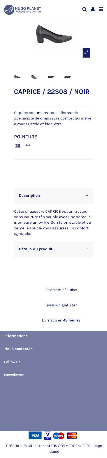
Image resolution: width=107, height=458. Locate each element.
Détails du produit (35, 249)
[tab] (53, 196)
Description (29, 195)
